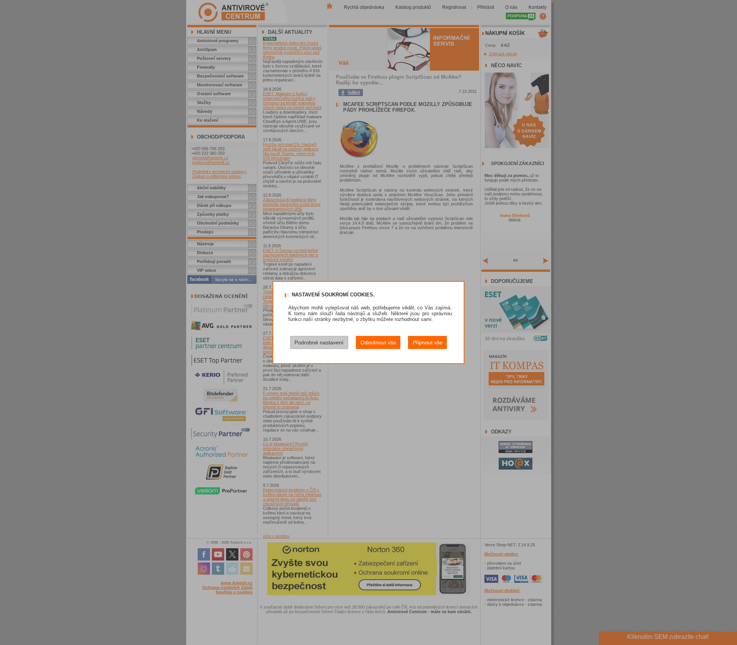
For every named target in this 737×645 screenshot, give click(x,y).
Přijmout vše (428, 342)
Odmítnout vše (378, 342)
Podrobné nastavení (319, 342)
